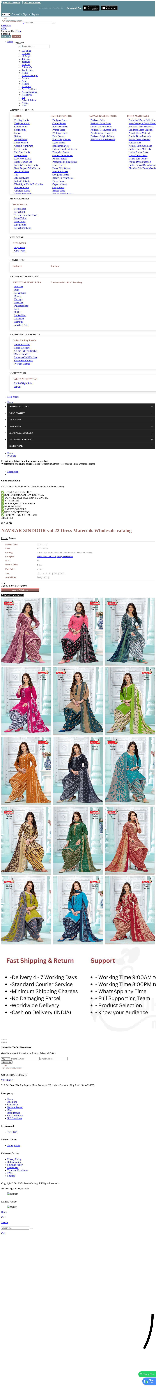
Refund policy (14, 1162)
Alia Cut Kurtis (21, 178)
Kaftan (17, 136)
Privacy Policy (14, 1159)
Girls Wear (19, 250)
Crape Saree (58, 187)
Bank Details (13, 1113)
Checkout (16, 36)
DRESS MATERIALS (46, 556)
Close (18, 31)
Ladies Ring (20, 315)
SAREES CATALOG (61, 116)
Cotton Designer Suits (101, 126)
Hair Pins (18, 321)
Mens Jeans (19, 221)
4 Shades (26, 59)
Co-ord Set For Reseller (25, 351)
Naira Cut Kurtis (22, 181)
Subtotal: (5, 34)
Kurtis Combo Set (23, 162)
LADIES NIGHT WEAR (25, 379)
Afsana (25, 103)
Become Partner (15, 1107)
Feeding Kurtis (21, 120)
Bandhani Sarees (60, 146)
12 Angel (26, 56)
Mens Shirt (19, 212)
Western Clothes (22, 363)
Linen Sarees (58, 165)
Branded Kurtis (21, 187)
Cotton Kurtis (20, 126)
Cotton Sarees (59, 123)
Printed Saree (58, 129)
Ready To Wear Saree (62, 178)
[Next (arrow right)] (5, 1042)
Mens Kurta (20, 208)
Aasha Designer (29, 92)
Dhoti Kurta (20, 224)
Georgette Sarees (60, 174)
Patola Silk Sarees (61, 168)
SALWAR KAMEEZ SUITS (103, 116)
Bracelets (18, 286)
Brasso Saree (58, 190)
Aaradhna (26, 86)
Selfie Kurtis (20, 129)
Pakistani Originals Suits (102, 136)
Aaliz (24, 81)
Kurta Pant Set (21, 142)
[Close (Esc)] (2, 1039)
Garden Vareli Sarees (62, 155)
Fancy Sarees (58, 181)
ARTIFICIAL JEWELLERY (27, 282)
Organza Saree (59, 184)
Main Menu (13, 397)
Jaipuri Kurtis (20, 139)
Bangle (17, 296)
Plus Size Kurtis (22, 152)
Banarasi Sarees (60, 126)
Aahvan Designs (30, 75)
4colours (26, 61)
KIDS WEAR (19, 243)
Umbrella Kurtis (22, 190)
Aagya (25, 72)
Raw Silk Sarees (60, 171)
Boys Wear (19, 247)
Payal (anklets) (21, 305)
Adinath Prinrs (29, 100)
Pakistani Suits (97, 120)
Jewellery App (21, 325)
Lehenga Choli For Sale (25, 357)
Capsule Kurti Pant (23, 146)
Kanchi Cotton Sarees (62, 194)
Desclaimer (12, 1167)
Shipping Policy (15, 1164)
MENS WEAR (20, 204)
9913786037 (7, 1080)
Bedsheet (17, 266)
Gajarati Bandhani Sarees (64, 149)
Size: (3, 583)
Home (10, 41)
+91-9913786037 (11, 2)
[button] (78, 1390)
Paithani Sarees (59, 158)
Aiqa (24, 105)
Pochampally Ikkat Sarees (64, 162)
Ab (23, 97)
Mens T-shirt (20, 218)
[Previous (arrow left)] (2, 1042)
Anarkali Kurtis (21, 171)
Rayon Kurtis (20, 155)
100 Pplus (26, 50)
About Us (12, 1102)
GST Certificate (15, 1115)
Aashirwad (27, 94)
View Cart (6, 36)
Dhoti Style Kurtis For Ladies (28, 184)
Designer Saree (59, 120)
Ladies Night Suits (23, 383)
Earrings (18, 299)
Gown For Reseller (23, 360)
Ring (16, 289)
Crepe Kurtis (20, 149)
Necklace (18, 302)
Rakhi (17, 312)
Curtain (55, 266)
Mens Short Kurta (23, 228)
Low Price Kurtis (22, 158)
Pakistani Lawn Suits (100, 123)
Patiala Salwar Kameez (101, 133)
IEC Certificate (14, 1118)
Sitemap (11, 1175)
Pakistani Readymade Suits (103, 129)
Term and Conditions (17, 1170)
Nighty (17, 386)
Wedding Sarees (60, 133)
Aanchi (25, 83)
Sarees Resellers (22, 344)
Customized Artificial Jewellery (66, 282)
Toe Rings (19, 318)
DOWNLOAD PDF (13, 595)
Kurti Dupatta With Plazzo (27, 168)
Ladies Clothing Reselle (24, 340)
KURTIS (17, 116)
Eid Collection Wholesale (102, 139)
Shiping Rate (13, 1145)
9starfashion (27, 70)
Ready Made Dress (65, 556)
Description (12, 471)
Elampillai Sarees (60, 152)
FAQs (10, 1173)
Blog (9, 1110)
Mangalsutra (20, 293)
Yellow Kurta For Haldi (25, 215)
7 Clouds (26, 64)
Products (11, 456)
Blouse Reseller (21, 354)
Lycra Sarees (58, 142)
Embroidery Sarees (61, 139)
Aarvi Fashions (29, 89)
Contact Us (16, 14)
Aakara (25, 78)
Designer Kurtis (22, 123)
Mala (16, 309)
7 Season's (27, 67)
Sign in (26, 14)
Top (16, 174)
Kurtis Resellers (22, 347)
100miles (26, 53)
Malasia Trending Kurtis (26, 165)
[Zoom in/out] (5, 1039)
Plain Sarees (58, 136)
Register (35, 14)
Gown (17, 133)
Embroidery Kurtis (23, 194)
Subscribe (6, 1062)
